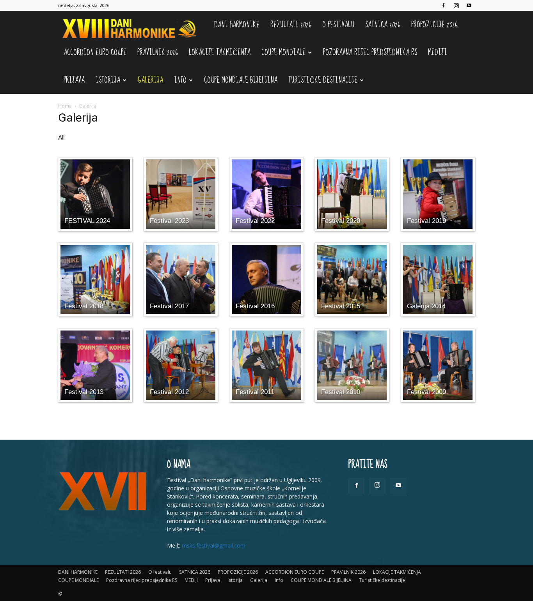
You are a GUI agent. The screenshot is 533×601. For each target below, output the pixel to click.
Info (180, 80)
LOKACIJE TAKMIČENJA (220, 52)
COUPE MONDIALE (283, 52)
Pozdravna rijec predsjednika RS (370, 52)
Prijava (74, 80)
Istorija (108, 80)
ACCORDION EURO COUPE (95, 52)
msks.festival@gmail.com (213, 545)
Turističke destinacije (322, 80)
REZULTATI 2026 (290, 25)
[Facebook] (443, 5)
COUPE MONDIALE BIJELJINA (240, 80)
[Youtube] (469, 5)
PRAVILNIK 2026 (157, 52)
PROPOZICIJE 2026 (434, 25)
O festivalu (338, 25)
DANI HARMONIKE (236, 25)
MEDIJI (437, 52)
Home (65, 106)
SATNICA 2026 (382, 25)
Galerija (150, 80)
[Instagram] (456, 5)
